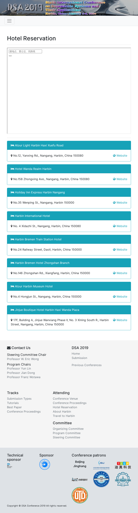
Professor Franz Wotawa (23, 377)
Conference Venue (65, 398)
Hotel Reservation (65, 407)
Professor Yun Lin (19, 368)
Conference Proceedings (24, 411)
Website (121, 155)
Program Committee (66, 433)
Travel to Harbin (64, 416)
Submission (79, 358)
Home (76, 353)
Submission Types (19, 398)
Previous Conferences (87, 365)
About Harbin (62, 411)
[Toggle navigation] (9, 20)
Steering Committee (66, 437)
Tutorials (13, 403)
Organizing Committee (68, 428)
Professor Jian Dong (21, 373)
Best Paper (14, 407)
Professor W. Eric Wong (23, 359)
